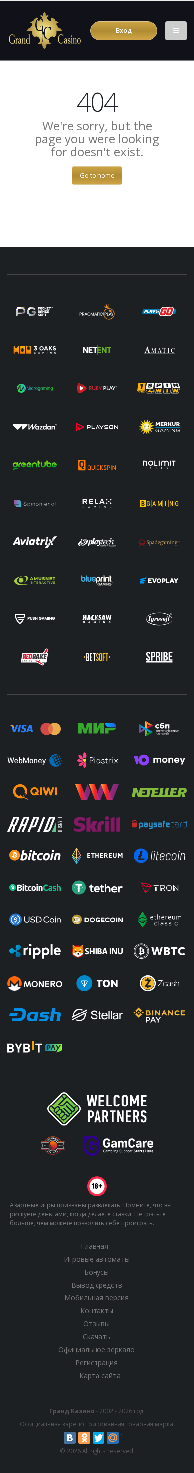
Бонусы (96, 1272)
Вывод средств (96, 1284)
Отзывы (96, 1323)
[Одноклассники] (84, 1438)
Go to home (97, 175)
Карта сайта (100, 1375)
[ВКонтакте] (70, 1438)
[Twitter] (98, 1438)
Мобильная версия (96, 1297)
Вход (124, 30)
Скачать (96, 1336)
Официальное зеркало (96, 1349)
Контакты (96, 1310)
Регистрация (96, 1362)
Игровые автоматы (97, 1259)
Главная (94, 1246)
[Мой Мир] (113, 1438)
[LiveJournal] (127, 1438)
